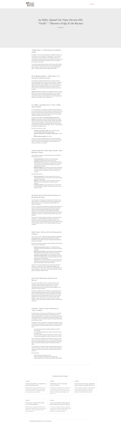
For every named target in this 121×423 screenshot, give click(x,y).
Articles (92, 4)
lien (51, 97)
